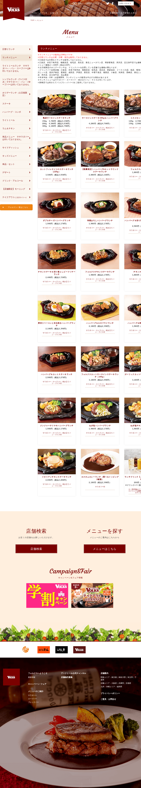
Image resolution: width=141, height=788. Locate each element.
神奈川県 (122, 677)
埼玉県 (130, 677)
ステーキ (6, 103)
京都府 (128, 683)
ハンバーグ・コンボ (11, 112)
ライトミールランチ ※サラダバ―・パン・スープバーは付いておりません (15, 68)
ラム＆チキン (8, 128)
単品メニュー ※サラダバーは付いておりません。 (15, 137)
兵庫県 (121, 683)
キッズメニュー (9, 156)
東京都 (114, 677)
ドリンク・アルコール (12, 180)
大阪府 (114, 683)
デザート (6, 172)
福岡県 (119, 687)
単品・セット (8, 164)
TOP (32, 20)
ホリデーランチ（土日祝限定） (14, 94)
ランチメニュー (9, 57)
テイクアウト (14, 197)
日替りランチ (8, 49)
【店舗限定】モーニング (13, 189)
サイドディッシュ (10, 147)
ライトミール (8, 120)
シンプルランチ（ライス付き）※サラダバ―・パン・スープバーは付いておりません (15, 82)
